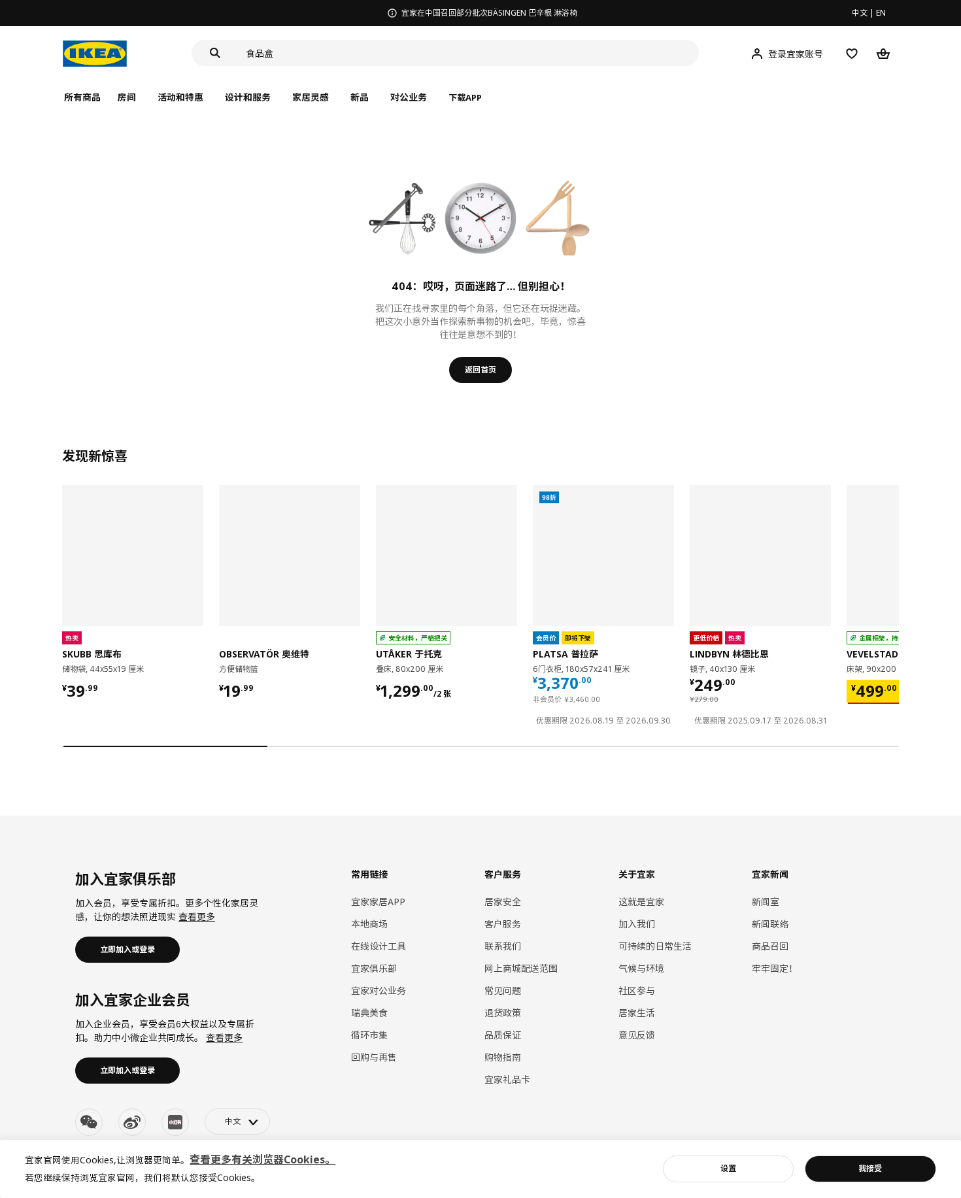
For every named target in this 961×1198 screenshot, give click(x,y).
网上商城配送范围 (521, 968)
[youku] (175, 1122)
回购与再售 (374, 1057)
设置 (728, 1168)
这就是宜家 (641, 901)
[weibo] (132, 1122)
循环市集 (369, 1035)
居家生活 (636, 1013)
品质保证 (502, 1035)
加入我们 (636, 924)
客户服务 (502, 924)
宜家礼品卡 (507, 1079)
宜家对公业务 (378, 990)
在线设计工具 (378, 946)
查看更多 (196, 916)
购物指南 (502, 1057)
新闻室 (765, 901)
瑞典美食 (369, 1013)
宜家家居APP (378, 901)
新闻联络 (770, 924)
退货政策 (502, 1013)
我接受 (870, 1168)
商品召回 (770, 946)
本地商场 (369, 924)
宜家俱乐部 (374, 968)
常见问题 (502, 990)
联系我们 (502, 946)
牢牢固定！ (775, 968)
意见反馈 (636, 1035)
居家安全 (502, 901)
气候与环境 (641, 968)
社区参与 (636, 990)
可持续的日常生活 (655, 946)
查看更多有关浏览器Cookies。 (262, 1159)
